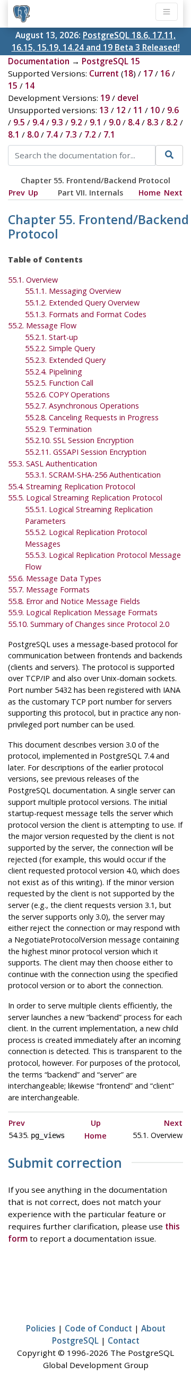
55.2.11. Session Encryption (85, 452)
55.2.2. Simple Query (60, 348)
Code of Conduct (98, 1328)
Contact (124, 1340)
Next (173, 193)
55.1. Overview (33, 280)
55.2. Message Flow (42, 325)
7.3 (71, 134)
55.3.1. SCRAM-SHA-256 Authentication (93, 475)
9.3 (57, 122)
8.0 (33, 134)
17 (148, 73)
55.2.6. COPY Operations (67, 394)
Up (33, 193)
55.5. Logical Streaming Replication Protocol (85, 498)
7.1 (109, 134)
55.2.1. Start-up (51, 337)
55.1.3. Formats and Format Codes (85, 314)
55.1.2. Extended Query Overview (82, 303)
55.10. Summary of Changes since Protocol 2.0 (88, 624)
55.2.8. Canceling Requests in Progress (92, 417)
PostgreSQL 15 (111, 61)
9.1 (95, 122)
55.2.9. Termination (58, 429)
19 (105, 97)
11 (138, 110)
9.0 (114, 122)
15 (13, 85)
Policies (41, 1328)
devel (127, 97)
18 (128, 73)
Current (104, 73)
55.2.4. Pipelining (53, 372)
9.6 (173, 110)
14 (29, 85)
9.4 (38, 122)
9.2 (76, 122)
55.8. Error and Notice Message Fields (74, 601)
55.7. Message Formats (49, 589)
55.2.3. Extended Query (65, 360)
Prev (16, 193)
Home (149, 193)
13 (104, 110)
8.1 (14, 134)
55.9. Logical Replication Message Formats (83, 612)
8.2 (172, 122)
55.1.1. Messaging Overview (73, 291)
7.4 (52, 134)
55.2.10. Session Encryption (79, 440)
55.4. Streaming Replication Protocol (71, 486)
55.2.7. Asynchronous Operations (82, 406)
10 (155, 110)
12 (121, 110)
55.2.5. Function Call (59, 383)
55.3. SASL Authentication (52, 464)
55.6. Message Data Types (54, 578)
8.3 (153, 122)
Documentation (39, 61)
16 (165, 73)
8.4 (134, 122)
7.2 (90, 134)
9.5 (19, 122)
